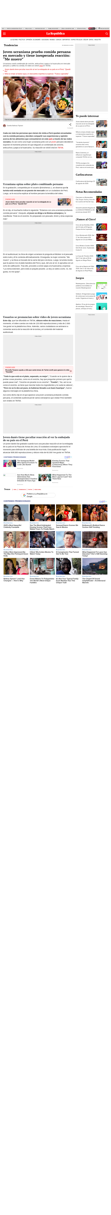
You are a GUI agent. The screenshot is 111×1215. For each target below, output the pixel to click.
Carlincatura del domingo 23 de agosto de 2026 (85, 182)
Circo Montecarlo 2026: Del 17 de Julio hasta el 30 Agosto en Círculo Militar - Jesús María (85, 238)
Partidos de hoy (40, 28)
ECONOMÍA (37, 39)
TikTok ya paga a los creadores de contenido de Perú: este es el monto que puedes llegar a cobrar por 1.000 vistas (85, 167)
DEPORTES (66, 39)
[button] (4, 34)
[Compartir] (70, 124)
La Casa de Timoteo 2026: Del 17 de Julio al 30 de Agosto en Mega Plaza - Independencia (85, 259)
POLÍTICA (22, 39)
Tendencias (11, 45)
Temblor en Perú (53, 28)
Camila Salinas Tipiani (15, 125)
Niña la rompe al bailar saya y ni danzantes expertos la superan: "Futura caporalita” (37, 74)
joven (54, 142)
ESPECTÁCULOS (76, 39)
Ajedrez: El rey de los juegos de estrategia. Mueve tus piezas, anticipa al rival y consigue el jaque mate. (85, 307)
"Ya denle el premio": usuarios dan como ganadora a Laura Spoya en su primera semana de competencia (85, 146)
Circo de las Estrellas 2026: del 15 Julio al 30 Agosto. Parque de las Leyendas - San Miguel (85, 228)
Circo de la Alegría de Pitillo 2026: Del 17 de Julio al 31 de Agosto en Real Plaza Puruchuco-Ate (85, 269)
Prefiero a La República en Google (37, 495)
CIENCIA (58, 39)
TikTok (60, 148)
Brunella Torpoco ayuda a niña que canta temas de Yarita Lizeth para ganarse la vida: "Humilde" (37, 371)
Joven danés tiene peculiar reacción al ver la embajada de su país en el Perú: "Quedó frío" (37, 70)
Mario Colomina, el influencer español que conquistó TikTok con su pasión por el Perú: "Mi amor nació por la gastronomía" (85, 157)
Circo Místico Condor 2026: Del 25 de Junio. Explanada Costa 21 (85, 248)
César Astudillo (82, 28)
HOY (3, 28)
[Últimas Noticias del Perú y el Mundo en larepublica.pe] (55, 33)
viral (41, 66)
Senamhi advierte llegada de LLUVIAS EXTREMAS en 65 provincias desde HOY (85, 210)
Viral (15, 489)
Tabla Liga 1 (28, 28)
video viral (37, 489)
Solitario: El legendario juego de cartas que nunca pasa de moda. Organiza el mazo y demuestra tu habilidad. (85, 297)
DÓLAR (85, 39)
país (51, 139)
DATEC (91, 39)
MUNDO (52, 39)
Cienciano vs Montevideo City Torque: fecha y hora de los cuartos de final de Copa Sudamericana (85, 200)
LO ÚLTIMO (14, 39)
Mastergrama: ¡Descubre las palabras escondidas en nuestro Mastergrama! (85, 286)
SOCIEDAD (45, 39)
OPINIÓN (29, 39)
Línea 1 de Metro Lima (67, 28)
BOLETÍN (98, 39)
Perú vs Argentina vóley (14, 28)
